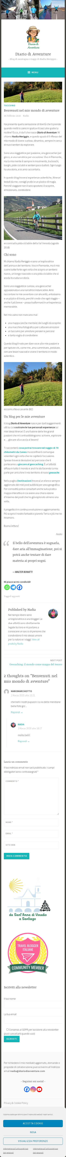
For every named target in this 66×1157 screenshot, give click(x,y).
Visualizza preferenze (33, 1141)
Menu (35, 72)
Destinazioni (24, 480)
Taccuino (9, 105)
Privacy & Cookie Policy (16, 1103)
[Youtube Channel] (39, 1089)
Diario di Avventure (33, 54)
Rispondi (15, 712)
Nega (33, 1132)
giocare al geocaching (30, 464)
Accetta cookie (33, 1123)
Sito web (10, 844)
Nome (9, 822)
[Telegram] (13, 587)
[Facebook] (19, 587)
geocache (54, 472)
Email (9, 833)
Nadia (26, 116)
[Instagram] (33, 1089)
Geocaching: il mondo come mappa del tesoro (35, 662)
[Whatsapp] (7, 587)
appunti (16, 596)
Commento (12, 781)
